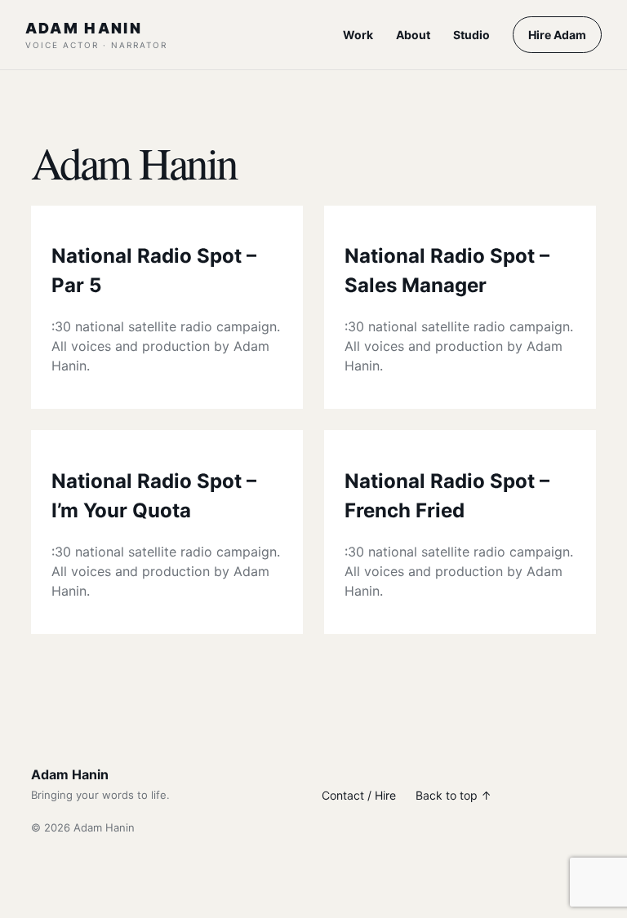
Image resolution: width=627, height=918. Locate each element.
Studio (471, 35)
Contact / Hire (359, 795)
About (413, 35)
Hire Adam (557, 35)
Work (358, 35)
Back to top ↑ (453, 795)
